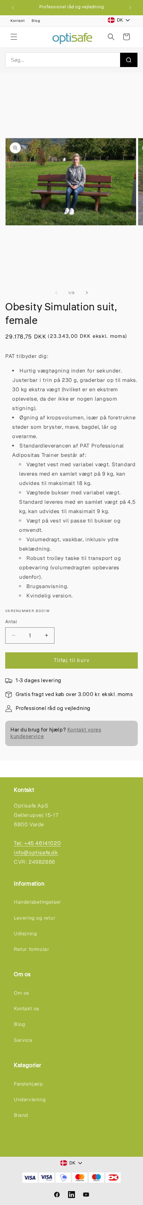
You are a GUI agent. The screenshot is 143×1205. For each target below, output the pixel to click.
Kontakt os (26, 1008)
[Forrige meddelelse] (12, 7)
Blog (36, 20)
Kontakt (17, 20)
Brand (21, 1115)
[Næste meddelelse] (130, 7)
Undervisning (29, 1099)
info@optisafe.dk (36, 852)
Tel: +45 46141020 (37, 843)
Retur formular (31, 949)
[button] (14, 36)
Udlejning (25, 933)
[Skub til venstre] (56, 292)
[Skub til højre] (86, 292)
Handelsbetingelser (37, 902)
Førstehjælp (28, 1084)
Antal (11, 622)
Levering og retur (34, 918)
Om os (21, 993)
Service (23, 1040)
